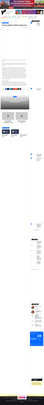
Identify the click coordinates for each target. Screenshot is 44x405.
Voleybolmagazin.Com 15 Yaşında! (39, 159)
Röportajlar (31, 16)
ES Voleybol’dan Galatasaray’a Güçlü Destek (39, 155)
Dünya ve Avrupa (13, 16)
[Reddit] (16, 89)
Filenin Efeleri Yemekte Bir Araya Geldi (39, 262)
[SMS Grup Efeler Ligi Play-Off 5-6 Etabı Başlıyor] (6, 131)
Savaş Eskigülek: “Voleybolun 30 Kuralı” (38, 311)
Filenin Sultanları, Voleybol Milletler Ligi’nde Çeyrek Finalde (39, 257)
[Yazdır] (20, 89)
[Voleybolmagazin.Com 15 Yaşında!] (33, 190)
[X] (8, 89)
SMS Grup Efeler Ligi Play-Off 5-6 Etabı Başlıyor (5, 135)
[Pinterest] (14, 89)
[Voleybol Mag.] (7, 12)
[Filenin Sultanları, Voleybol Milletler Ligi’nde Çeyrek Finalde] (33, 256)
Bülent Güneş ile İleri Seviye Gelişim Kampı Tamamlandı (39, 225)
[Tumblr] (12, 89)
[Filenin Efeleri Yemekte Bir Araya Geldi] (33, 262)
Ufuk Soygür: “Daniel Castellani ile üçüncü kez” (38, 321)
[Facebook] (6, 89)
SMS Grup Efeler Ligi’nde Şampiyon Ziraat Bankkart (15, 101)
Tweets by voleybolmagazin (35, 269)
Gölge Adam (36, 326)
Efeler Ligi (15, 96)
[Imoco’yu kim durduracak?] (33, 120)
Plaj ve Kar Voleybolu (24, 16)
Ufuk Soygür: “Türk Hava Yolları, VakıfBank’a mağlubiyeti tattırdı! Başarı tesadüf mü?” (38, 316)
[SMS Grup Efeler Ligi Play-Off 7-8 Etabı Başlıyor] (15, 131)
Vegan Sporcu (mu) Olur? (38, 306)
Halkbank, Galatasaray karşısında (39, 24)
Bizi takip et (22, 397)
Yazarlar (35, 16)
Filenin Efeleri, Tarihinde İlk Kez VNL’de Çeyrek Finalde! (39, 247)
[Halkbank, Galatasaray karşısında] (33, 55)
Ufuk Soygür (36, 319)
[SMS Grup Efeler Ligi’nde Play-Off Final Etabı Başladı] (24, 131)
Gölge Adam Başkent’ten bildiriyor (38, 325)
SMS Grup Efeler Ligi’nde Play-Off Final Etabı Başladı (24, 135)
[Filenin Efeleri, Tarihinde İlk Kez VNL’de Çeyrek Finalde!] (33, 246)
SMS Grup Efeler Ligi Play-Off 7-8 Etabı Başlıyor (14, 135)
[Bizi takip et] (22, 393)
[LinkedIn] (10, 89)
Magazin (18, 16)
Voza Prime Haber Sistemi (22, 400)
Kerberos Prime (28, 400)
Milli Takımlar (5, 16)
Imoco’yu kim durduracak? (39, 89)
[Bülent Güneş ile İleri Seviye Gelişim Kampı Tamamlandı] (33, 225)
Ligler (9, 16)
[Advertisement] (36, 287)
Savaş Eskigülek (37, 312)
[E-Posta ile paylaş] (18, 89)
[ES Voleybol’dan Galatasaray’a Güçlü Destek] (33, 155)
